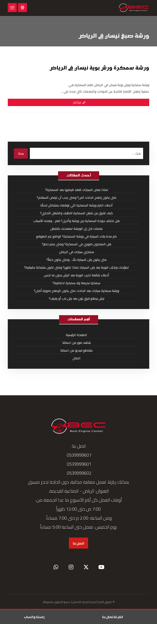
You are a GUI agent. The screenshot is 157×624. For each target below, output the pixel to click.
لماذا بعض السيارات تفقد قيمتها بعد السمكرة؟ (76, 190)
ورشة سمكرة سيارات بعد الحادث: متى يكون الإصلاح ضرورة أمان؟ (76, 291)
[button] (12, 7)
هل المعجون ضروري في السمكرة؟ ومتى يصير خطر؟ (76, 244)
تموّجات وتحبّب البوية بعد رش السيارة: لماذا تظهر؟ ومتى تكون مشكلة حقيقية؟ (76, 267)
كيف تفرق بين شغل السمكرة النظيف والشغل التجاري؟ (76, 213)
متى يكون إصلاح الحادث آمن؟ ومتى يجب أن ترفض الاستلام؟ (76, 197)
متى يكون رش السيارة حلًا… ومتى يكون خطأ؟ (76, 260)
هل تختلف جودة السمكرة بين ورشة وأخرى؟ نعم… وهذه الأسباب (76, 221)
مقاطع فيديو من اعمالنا (76, 350)
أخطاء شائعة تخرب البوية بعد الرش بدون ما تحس (76, 275)
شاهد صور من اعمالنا (76, 342)
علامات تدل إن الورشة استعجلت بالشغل (76, 228)
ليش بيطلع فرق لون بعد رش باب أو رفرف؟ (76, 298)
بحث (21, 153)
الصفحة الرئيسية (76, 335)
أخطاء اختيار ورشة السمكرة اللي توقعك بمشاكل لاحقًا (76, 205)
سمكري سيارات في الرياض (76, 252)
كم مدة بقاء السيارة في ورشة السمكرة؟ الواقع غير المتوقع (76, 236)
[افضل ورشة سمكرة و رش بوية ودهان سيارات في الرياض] (134, 8)
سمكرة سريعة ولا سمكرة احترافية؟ (76, 283)
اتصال (77, 358)
